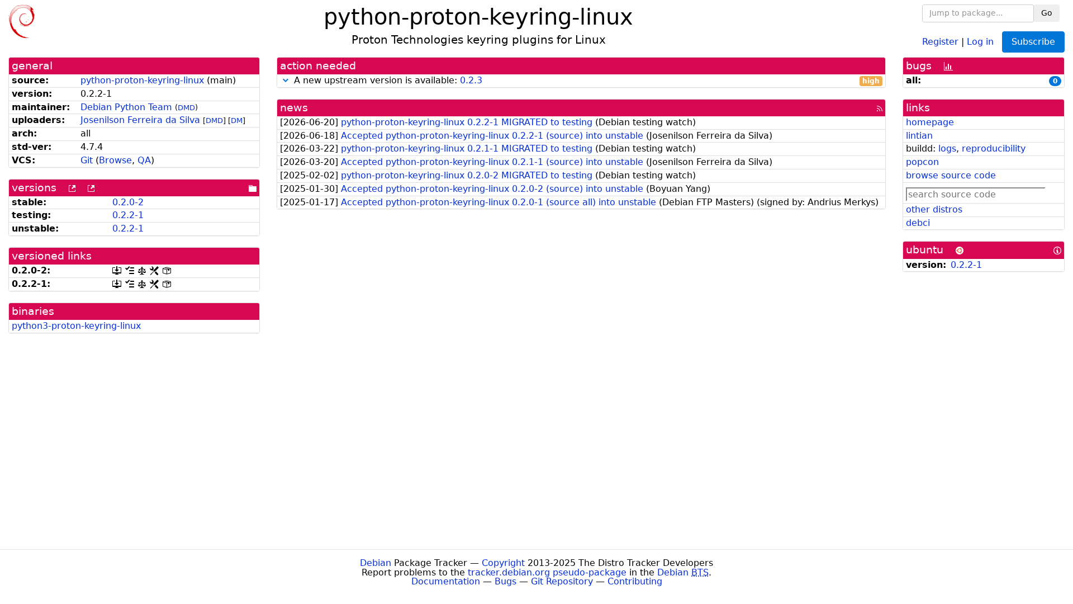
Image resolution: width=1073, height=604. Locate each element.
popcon (922, 162)
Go (1046, 12)
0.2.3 (471, 80)
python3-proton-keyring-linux (76, 325)
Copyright (503, 563)
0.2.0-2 (128, 202)
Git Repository (562, 581)
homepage (930, 122)
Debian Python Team (126, 107)
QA (144, 160)
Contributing (634, 581)
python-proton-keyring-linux (142, 80)
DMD (186, 107)
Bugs (505, 581)
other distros (934, 209)
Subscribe (1033, 41)
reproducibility (993, 148)
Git (86, 160)
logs (947, 148)
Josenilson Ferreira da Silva (140, 120)
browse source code (951, 175)
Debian (375, 563)
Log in (980, 41)
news (294, 107)
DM (237, 120)
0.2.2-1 (128, 215)
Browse (115, 160)
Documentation (445, 581)
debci (918, 223)
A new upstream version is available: (585, 81)
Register (940, 41)
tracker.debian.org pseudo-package (547, 572)
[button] (285, 80)
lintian (919, 135)
